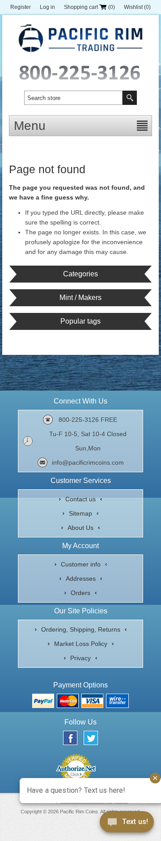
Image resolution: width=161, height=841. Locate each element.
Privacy (80, 658)
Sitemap (80, 513)
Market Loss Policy (80, 643)
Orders (80, 592)
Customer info (81, 564)
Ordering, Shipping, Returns (80, 629)
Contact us (80, 499)
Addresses (81, 578)
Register (20, 7)
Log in (47, 7)
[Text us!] (127, 823)
